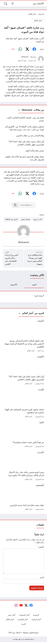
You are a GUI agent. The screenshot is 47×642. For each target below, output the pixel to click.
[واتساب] (20, 49)
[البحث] (5, 3)
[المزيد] (13, 49)
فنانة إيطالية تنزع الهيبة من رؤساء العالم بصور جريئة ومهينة (34, 259)
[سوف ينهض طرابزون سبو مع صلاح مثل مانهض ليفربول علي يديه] (23, 158)
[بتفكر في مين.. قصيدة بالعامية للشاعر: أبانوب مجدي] (23, 119)
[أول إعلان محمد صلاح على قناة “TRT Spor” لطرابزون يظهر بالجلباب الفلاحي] (23, 143)
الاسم (42, 577)
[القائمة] (12, 3)
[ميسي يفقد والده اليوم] (23, 150)
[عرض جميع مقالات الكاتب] (41, 59)
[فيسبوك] (34, 49)
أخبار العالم (32, 14)
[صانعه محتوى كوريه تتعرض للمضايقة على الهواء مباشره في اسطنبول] (23, 403)
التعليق (41, 547)
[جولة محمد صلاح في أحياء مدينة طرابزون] (23, 497)
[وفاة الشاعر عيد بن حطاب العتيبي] (23, 135)
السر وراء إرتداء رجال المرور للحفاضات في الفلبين (11, 259)
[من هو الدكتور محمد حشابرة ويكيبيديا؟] (23, 434)
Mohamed (24, 57)
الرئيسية (41, 14)
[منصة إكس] (27, 49)
